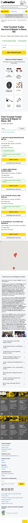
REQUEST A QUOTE (13, 159)
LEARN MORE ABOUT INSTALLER (13, 163)
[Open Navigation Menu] (1, 2)
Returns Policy (5, 447)
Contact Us (4, 451)
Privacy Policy (4, 495)
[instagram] (9, 489)
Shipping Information (6, 449)
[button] (13, 268)
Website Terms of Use (6, 503)
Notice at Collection (6, 499)
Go (26, 11)
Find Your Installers (14, 52)
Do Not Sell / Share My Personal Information (12, 497)
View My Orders (5, 445)
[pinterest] (6, 489)
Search (22, 128)
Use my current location (8, 132)
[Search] (3, 7)
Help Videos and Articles (7, 473)
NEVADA (10, 20)
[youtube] (12, 489)
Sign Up (3, 462)
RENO (14, 20)
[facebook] (2, 489)
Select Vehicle (4, 11)
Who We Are (4, 467)
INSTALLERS (4, 20)
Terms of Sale (4, 501)
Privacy (2, 483)
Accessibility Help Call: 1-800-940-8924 (11, 493)
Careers (3, 469)
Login (2, 460)
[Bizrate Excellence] (3, 513)
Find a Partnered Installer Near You (10, 455)
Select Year (14, 11)
